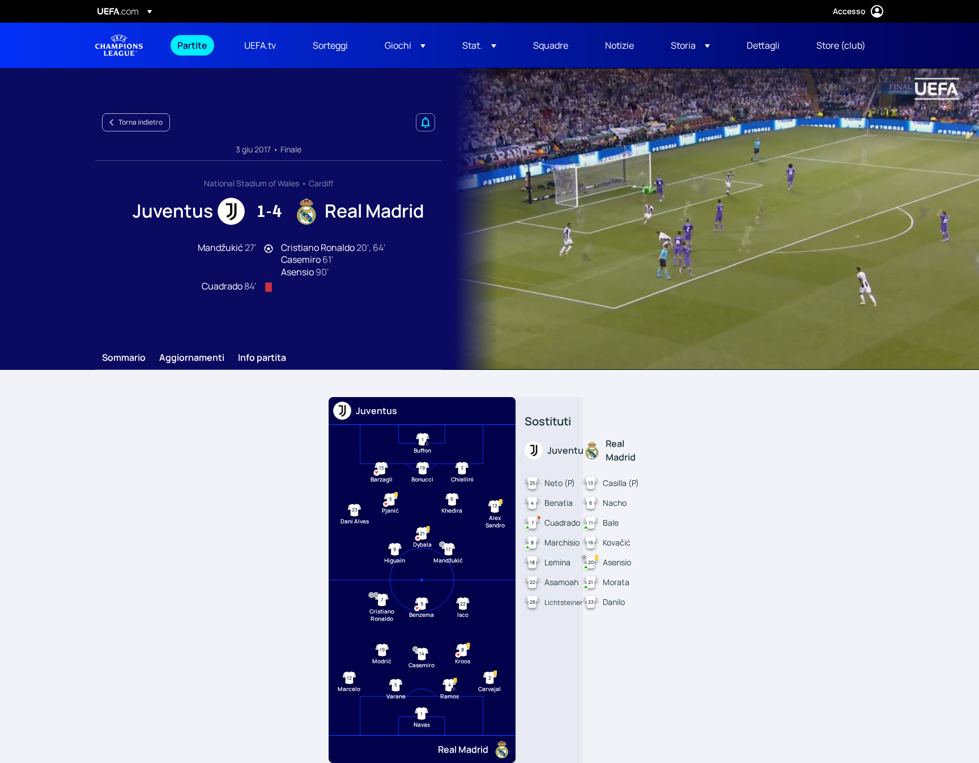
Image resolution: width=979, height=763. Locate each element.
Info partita (262, 358)
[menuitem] (196, 45)
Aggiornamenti (191, 358)
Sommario (124, 358)
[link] (192, 45)
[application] (710, 219)
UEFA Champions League (119, 45)
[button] (405, 45)
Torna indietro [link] (140, 122)
